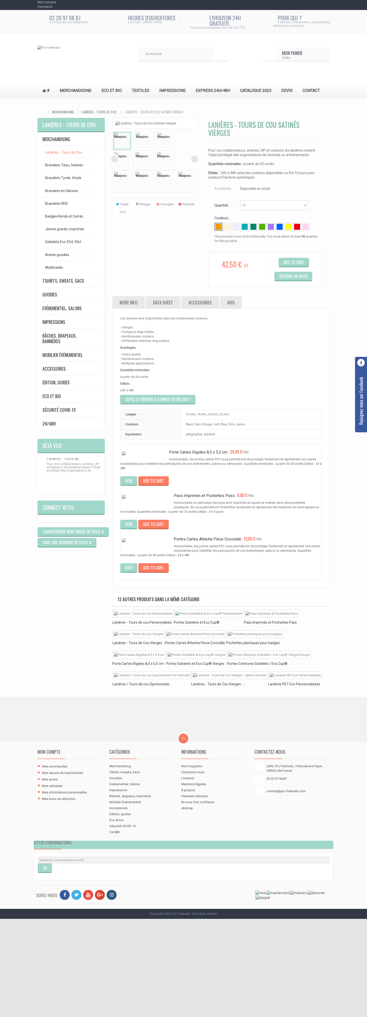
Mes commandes (54, 766)
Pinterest (187, 204)
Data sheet (163, 302)
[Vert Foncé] (253, 227)
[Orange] (218, 227)
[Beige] (227, 227)
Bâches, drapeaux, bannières (59, 338)
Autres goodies (57, 255)
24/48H (49, 423)
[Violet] (271, 227)
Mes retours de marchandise (62, 773)
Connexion (45, 6)
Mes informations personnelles (64, 792)
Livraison (187, 778)
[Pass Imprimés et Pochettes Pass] (271, 613)
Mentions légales (193, 784)
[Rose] (306, 227)
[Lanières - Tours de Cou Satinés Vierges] (122, 140)
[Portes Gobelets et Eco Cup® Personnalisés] (209, 613)
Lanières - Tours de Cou (99, 112)
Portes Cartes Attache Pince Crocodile (207, 539)
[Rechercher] (221, 54)
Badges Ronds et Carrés (64, 216)
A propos (188, 790)
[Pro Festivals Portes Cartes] (144, 453)
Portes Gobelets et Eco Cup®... (198, 622)
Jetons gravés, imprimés (64, 229)
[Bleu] (280, 227)
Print (123, 212)
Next (194, 159)
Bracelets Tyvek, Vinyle (63, 178)
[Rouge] (297, 227)
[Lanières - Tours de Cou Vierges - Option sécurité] (229, 675)
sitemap (187, 808)
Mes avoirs (50, 779)
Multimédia (54, 267)
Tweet (124, 204)
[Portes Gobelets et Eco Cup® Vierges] (196, 655)
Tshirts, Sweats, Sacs (63, 280)
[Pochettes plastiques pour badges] (147, 499)
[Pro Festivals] (74, 54)
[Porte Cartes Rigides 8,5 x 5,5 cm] (139, 655)
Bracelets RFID (56, 204)
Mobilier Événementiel (62, 355)
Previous (114, 159)
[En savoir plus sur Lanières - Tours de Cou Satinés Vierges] (41, 460)
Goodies (49, 294)
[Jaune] (288, 227)
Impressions (53, 322)
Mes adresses (52, 786)
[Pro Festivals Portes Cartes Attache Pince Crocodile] (147, 543)
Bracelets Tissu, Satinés (64, 165)
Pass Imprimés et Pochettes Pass (204, 495)
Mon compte (48, 752)
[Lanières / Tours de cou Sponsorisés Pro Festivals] (151, 675)
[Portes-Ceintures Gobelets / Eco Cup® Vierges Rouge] (269, 655)
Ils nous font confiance (197, 802)
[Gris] (236, 227)
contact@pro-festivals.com (286, 791)
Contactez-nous (192, 772)
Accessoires (54, 368)
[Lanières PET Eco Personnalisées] (295, 675)
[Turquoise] (245, 227)
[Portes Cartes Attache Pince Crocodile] (195, 634)
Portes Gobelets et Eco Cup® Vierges (195, 664)
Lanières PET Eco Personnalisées (294, 684)
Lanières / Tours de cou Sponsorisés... (142, 684)
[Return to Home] (42, 112)
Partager (144, 204)
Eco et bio (51, 396)
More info (129, 302)
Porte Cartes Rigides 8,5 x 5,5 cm (198, 452)
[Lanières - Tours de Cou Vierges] (138, 634)
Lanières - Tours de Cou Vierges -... (218, 684)
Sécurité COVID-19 (59, 410)
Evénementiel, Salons (62, 308)
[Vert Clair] (262, 227)
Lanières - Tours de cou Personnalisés (142, 622)
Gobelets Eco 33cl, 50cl (63, 242)
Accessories (200, 302)
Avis (231, 302)
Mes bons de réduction (58, 799)
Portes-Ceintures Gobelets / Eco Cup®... (258, 664)
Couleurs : (222, 218)
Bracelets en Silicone (61, 191)
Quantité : (222, 205)
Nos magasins (191, 766)
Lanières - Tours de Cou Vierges (137, 643)
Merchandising (63, 112)
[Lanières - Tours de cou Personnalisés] (143, 613)
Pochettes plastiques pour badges (253, 643)
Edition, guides (56, 382)
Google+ (167, 204)
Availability (222, 189)
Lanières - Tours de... (64, 459)
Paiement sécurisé (194, 796)
